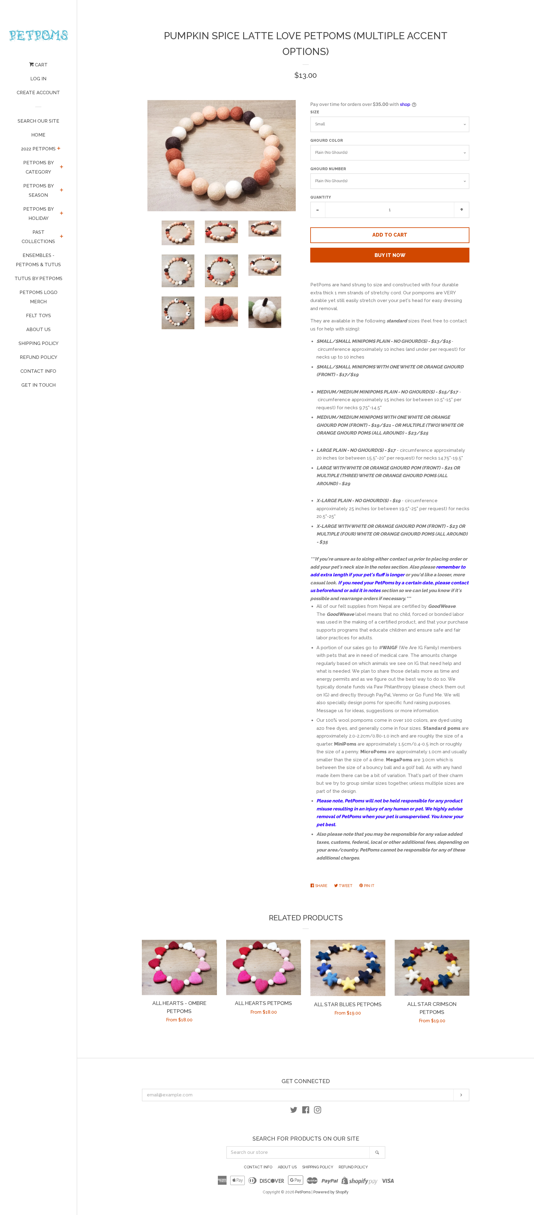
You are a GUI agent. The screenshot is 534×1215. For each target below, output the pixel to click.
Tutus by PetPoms (38, 278)
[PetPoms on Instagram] (317, 1111)
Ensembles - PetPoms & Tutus (38, 260)
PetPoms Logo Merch (38, 297)
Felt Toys (38, 315)
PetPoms (303, 1192)
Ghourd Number (328, 169)
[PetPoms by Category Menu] (61, 167)
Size (314, 112)
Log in (38, 79)
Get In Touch (38, 385)
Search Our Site (38, 121)
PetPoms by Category (38, 167)
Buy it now (390, 255)
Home (38, 135)
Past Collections (38, 236)
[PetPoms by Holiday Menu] (61, 213)
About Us (38, 329)
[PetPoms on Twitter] (294, 1111)
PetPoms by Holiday (38, 213)
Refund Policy (38, 357)
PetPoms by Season (38, 190)
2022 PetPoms (38, 149)
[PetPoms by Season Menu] (61, 190)
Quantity (320, 197)
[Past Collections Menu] (61, 237)
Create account (38, 92)
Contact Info (38, 371)
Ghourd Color (326, 140)
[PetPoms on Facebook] (306, 1111)
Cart (41, 65)
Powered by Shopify (331, 1192)
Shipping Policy (38, 343)
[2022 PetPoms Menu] (59, 149)
